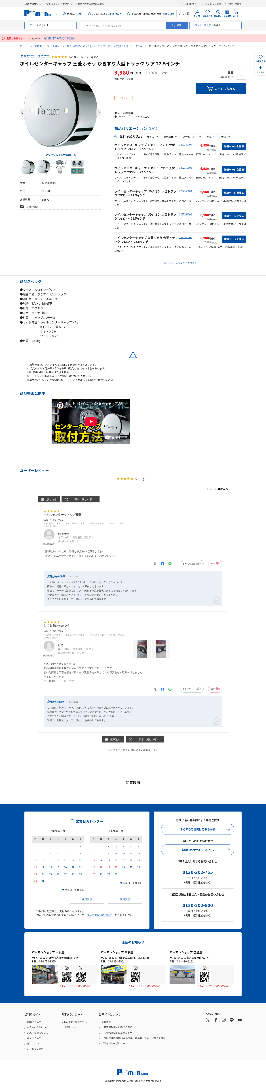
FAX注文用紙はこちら (75, 1022)
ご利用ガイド (192, 4)
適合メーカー (190, 136)
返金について (34, 1038)
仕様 (223, 136)
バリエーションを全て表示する (180, 263)
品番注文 (227, 15)
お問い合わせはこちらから (197, 850)
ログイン (197, 15)
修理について (71, 1027)
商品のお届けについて (99, 915)
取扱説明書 (32, 206)
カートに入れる (225, 88)
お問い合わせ (234, 4)
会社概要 (106, 1022)
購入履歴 (217, 15)
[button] (22, 113)
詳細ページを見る (234, 146)
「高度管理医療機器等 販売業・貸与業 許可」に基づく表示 (134, 1038)
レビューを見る (90, 57)
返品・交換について (37, 1032)
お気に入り (207, 15)
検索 (179, 25)
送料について (34, 1043)
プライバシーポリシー (113, 1043)
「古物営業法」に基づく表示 (117, 1032)
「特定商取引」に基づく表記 (117, 1027)
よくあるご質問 (213, 4)
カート (235, 15)
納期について (34, 1022)
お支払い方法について (38, 1027)
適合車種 (168, 136)
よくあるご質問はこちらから (197, 829)
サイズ (150, 136)
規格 (209, 136)
